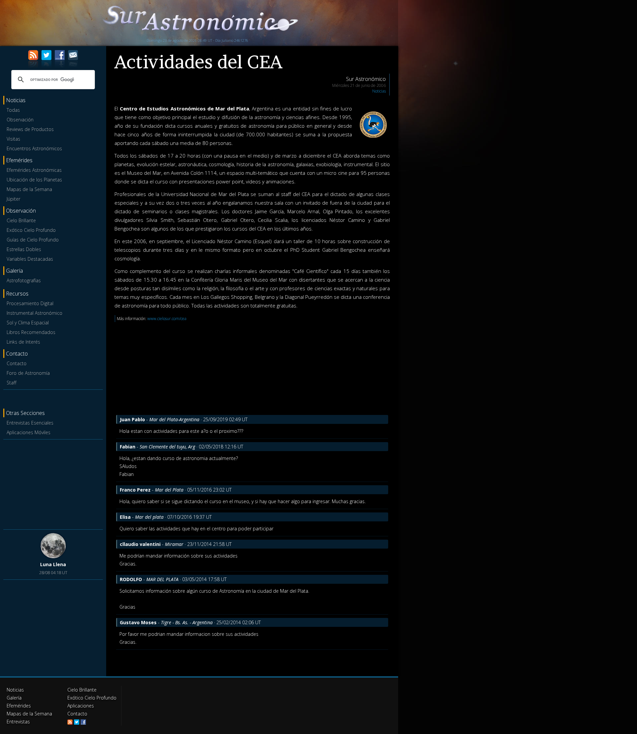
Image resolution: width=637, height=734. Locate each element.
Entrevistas (18, 721)
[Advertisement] (53, 483)
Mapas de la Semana (29, 189)
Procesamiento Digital (30, 303)
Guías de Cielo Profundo (33, 239)
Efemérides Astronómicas (34, 170)
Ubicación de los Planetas (34, 179)
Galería (14, 698)
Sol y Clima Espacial (28, 322)
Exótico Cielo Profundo (31, 230)
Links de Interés (23, 342)
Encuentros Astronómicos (34, 148)
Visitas (13, 139)
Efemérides (19, 705)
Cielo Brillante (21, 220)
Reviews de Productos (30, 129)
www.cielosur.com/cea (166, 318)
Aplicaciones (80, 705)
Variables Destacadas (30, 259)
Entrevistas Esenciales (30, 423)
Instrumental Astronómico (34, 313)
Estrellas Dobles (24, 249)
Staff (11, 382)
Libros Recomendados (31, 332)
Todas (13, 110)
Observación (20, 119)
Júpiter (13, 199)
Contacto (17, 363)
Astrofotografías (24, 280)
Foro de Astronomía (28, 373)
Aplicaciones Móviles (28, 432)
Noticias (379, 91)
